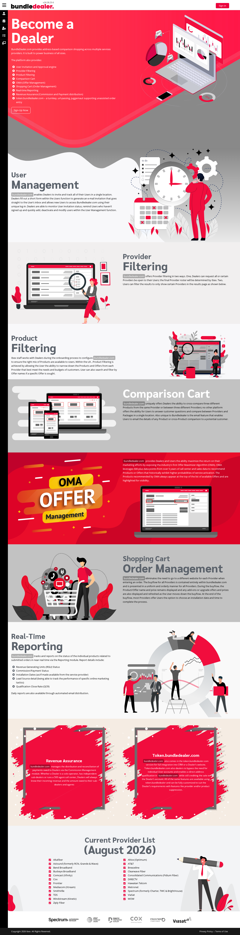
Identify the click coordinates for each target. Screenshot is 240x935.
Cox (55, 879)
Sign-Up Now (21, 110)
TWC (162, 891)
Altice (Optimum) (137, 859)
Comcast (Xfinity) (62, 875)
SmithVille (58, 891)
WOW (131, 898)
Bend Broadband (62, 867)
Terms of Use (221, 931)
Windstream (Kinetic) (64, 898)
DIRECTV (132, 879)
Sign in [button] (222, 5)
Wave (94, 863)
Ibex (28, 931)
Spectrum (133, 891)
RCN (76, 863)
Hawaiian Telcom (137, 883)
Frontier (57, 883)
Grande (84, 863)
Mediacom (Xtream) (64, 887)
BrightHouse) (175, 891)
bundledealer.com (22, 194)
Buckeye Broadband (64, 871)
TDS (55, 895)
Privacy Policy (206, 931)
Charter (154, 891)
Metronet (133, 887)
